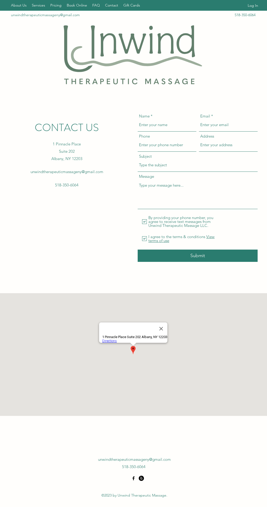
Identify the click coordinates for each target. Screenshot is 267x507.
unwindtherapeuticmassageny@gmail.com (45, 15)
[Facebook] (133, 478)
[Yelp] (141, 478)
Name (144, 116)
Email (205, 116)
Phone (144, 136)
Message (146, 176)
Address (207, 136)
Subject (145, 156)
